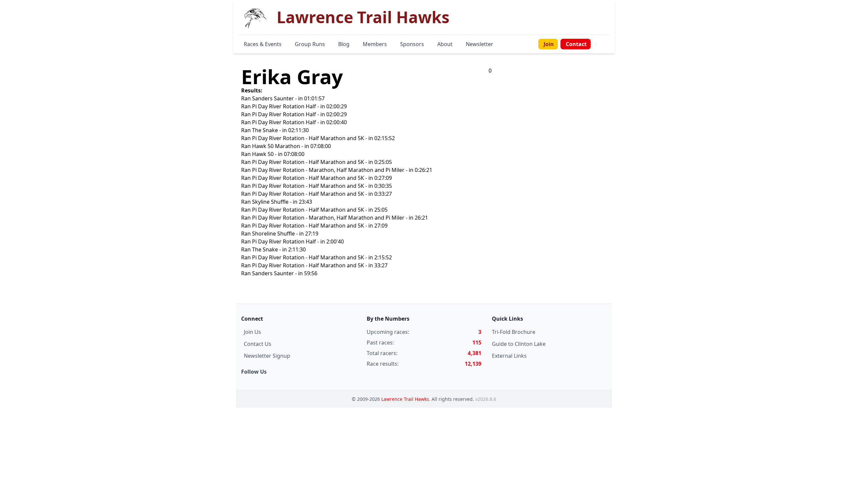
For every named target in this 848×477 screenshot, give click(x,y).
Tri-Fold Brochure (513, 332)
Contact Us (257, 343)
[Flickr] (608, 44)
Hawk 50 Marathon (276, 146)
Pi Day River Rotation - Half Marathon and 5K (308, 138)
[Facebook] (600, 44)
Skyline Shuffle (270, 201)
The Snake (265, 130)
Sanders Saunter (273, 98)
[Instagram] (604, 44)
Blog (343, 44)
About (444, 44)
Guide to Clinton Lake (519, 343)
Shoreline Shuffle (273, 233)
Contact (576, 44)
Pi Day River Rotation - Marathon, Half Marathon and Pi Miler (328, 170)
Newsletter (479, 44)
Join (549, 44)
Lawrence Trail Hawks (405, 399)
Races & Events (263, 44)
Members (375, 44)
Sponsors (412, 44)
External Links (509, 355)
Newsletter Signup (267, 355)
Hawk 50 (263, 154)
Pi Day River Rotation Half (284, 106)
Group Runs (310, 44)
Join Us (252, 332)
